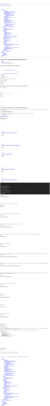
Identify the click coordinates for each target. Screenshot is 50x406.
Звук (4, 45)
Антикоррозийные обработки (7, 32)
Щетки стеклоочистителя (6, 50)
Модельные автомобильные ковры (10, 15)
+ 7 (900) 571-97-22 (7, 4)
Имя (1, 93)
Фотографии (4, 53)
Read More (3, 131)
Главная (2, 9)
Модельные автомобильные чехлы (10, 24)
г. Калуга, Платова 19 (2, 4)
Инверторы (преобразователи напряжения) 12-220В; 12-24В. (11, 47)
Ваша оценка (1, 87)
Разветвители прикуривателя (7, 19)
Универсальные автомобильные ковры (10, 14)
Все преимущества (3, 193)
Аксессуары (4, 10)
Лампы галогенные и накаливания (8, 29)
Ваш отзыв (1, 92)
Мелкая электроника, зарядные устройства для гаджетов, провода (12, 44)
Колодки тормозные (6, 40)
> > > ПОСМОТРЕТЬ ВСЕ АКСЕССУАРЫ (9, 26)
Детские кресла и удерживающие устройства (9, 11)
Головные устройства (8, 46)
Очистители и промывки (7, 383)
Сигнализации (6, 49)
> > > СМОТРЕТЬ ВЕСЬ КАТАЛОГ (7, 400)
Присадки (5, 35)
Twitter (3, 116)
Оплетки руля (6, 18)
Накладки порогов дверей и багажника (8, 366)
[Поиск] (7, 3)
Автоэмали (5, 31)
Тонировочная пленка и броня (7, 22)
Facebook (1, 116)
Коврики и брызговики (7, 363)
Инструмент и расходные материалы (7, 38)
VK (7, 116)
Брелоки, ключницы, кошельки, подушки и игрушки (10, 12)
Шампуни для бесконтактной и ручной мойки (9, 37)
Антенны (5, 43)
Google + (5, 116)
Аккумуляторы (4, 30)
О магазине (3, 52)
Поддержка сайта (21, 356)
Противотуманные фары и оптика (8, 28)
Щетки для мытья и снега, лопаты (8, 25)
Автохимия (4, 380)
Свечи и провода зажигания (7, 41)
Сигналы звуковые (6, 21)
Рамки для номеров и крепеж (7, 20)
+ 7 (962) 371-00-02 (9, 5)
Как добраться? (2, 106)
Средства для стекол (6, 36)
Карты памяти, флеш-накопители (8, 397)
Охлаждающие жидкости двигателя (8, 33)
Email (1, 94)
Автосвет (4, 27)
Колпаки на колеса (6, 16)
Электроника (4, 42)
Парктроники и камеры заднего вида (8, 48)
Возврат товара (3, 55)
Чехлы (5, 23)
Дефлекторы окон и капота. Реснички (8, 13)
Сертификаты (4, 54)
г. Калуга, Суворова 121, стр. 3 (3, 5)
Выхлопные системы (6, 39)
